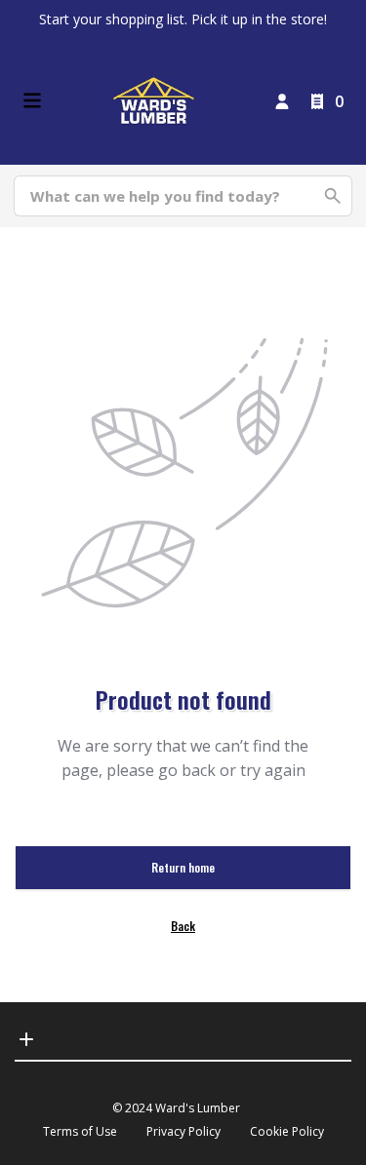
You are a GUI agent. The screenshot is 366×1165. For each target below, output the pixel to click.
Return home (183, 867)
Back (183, 925)
